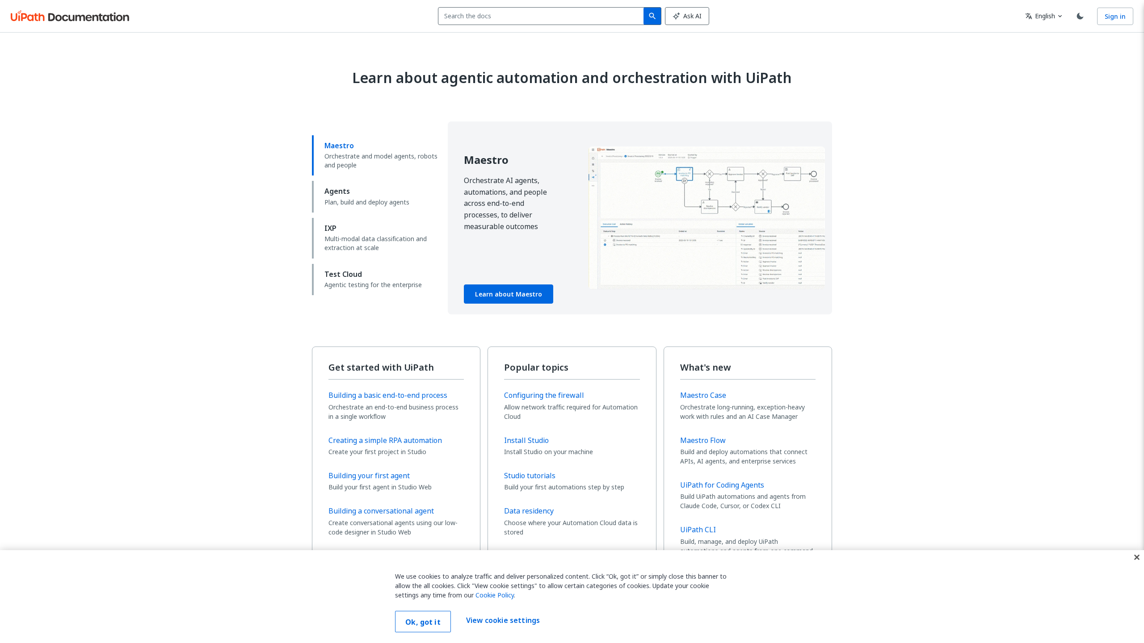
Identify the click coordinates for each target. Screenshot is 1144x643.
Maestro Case (703, 395)
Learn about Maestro (508, 294)
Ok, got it (423, 622)
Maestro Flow (703, 440)
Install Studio (526, 440)
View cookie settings (503, 620)
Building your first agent (369, 475)
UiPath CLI (698, 529)
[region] (572, 596)
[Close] (1137, 557)
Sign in (1115, 16)
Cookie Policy (494, 595)
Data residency (529, 511)
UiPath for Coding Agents (722, 485)
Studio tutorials (529, 475)
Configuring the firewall (544, 395)
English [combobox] (1040, 16)
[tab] (376, 155)
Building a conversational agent (381, 511)
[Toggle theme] (1080, 16)
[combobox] (543, 16)
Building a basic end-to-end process (387, 395)
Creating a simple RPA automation (385, 440)
